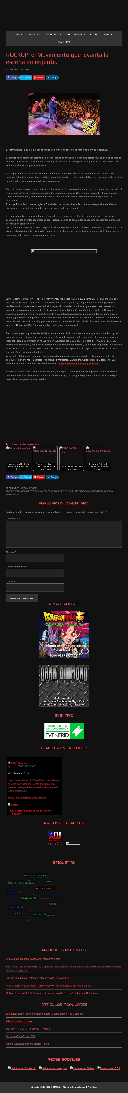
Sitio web (11, 581)
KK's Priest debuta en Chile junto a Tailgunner (30, 812)
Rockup (58, 491)
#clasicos (27, 797)
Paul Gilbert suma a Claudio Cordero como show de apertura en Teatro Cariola (48, 985)
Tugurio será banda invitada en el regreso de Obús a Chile (37, 978)
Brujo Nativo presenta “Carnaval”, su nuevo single (33, 958)
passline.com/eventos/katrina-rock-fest (78, 363)
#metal (11, 797)
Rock (34, 488)
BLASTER (64, 18)
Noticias (25, 488)
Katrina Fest (27, 491)
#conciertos (40, 797)
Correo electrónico (16, 566)
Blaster (22, 763)
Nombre (11, 552)
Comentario (13, 518)
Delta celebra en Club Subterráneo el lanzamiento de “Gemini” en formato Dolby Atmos (53, 993)
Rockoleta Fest (44, 491)
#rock (19, 797)
